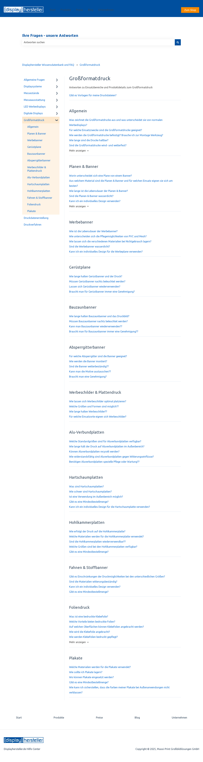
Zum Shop (190, 10)
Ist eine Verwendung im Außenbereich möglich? (96, 496)
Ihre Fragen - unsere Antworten (50, 35)
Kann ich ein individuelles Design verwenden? (94, 201)
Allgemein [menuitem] (33, 126)
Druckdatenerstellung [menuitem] (36, 217)
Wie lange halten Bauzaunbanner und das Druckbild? (99, 316)
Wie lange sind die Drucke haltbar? (88, 140)
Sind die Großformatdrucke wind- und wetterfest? (97, 145)
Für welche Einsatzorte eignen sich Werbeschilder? (97, 416)
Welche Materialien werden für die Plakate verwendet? (100, 667)
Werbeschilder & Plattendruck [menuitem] (36, 169)
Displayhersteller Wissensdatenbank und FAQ (48, 64)
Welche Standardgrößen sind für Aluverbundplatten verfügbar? (105, 441)
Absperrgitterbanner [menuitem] (38, 160)
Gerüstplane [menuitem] (34, 146)
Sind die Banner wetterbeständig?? (89, 366)
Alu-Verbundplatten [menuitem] (38, 177)
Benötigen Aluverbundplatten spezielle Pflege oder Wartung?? (104, 461)
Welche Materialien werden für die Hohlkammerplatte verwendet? (106, 536)
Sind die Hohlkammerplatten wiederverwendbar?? (97, 541)
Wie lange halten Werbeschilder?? (88, 411)
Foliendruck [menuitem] (34, 204)
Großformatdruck (90, 64)
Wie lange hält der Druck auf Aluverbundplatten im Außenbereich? (106, 446)
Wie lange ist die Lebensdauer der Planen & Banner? (98, 190)
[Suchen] (178, 42)
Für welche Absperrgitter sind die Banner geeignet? (98, 356)
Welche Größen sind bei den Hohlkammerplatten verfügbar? (103, 546)
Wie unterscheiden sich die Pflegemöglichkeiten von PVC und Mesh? (108, 236)
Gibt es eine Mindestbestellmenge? (88, 501)
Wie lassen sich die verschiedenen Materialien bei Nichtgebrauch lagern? (110, 241)
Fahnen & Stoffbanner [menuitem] (39, 197)
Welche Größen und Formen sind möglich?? (94, 406)
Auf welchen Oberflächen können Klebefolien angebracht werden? (106, 626)
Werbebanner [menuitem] (35, 140)
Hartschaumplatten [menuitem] (38, 184)
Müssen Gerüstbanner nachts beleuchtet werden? (97, 281)
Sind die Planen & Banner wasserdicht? (91, 196)
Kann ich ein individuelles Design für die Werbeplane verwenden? (106, 251)
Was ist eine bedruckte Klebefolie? (88, 616)
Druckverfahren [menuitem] (32, 224)
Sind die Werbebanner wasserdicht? (89, 246)
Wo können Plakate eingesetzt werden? (91, 677)
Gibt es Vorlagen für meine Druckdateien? (92, 95)
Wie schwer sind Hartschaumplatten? (90, 491)
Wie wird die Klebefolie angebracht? (89, 631)
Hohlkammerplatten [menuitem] (38, 190)
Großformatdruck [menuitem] (34, 120)
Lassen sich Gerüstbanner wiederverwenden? (94, 286)
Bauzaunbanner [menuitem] (36, 153)
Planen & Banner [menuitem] (36, 133)
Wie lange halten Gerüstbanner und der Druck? (95, 276)
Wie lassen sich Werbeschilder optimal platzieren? (97, 401)
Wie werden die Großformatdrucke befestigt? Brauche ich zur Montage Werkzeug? (116, 135)
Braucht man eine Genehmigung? (88, 376)
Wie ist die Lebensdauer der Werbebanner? (93, 231)
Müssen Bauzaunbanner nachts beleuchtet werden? (98, 321)
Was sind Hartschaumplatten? (86, 486)
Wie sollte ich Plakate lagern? (85, 672)
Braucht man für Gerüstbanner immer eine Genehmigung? (102, 291)
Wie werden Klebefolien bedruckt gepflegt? (93, 636)
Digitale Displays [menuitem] (33, 113)
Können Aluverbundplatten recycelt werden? (94, 451)
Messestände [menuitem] (31, 93)
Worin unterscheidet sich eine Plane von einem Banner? (100, 175)
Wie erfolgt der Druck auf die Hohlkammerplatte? (97, 531)
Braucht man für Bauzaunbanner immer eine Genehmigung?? (103, 331)
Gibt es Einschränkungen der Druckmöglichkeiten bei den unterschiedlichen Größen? (117, 576)
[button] (56, 80)
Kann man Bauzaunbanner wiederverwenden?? (95, 326)
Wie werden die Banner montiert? (88, 361)
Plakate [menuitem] (31, 211)
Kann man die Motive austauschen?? (90, 371)
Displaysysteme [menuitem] (33, 86)
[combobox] (98, 42)
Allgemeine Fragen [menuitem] (34, 79)
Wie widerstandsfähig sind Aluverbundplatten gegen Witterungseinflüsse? (111, 456)
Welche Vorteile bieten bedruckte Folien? (92, 621)
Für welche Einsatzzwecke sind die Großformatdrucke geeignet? (105, 130)
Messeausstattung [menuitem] (34, 99)
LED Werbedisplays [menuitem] (35, 106)
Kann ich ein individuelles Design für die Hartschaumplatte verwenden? (109, 506)
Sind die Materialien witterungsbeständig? (93, 581)
